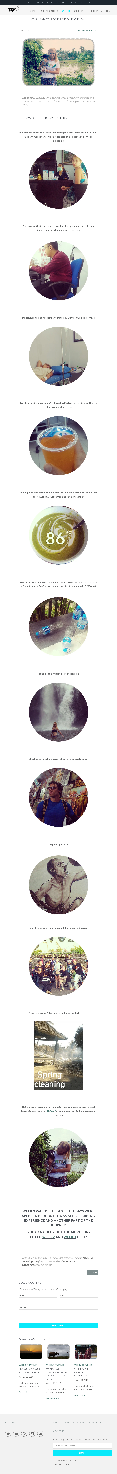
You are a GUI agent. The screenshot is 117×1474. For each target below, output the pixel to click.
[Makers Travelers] (14, 9)
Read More (25, 1392)
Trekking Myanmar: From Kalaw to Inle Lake (57, 1374)
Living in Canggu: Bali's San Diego (31, 1371)
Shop (33, 11)
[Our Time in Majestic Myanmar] (86, 1360)
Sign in (94, 11)
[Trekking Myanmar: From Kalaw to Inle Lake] (58, 1360)
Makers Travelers (68, 1460)
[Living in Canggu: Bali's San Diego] (31, 1360)
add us (67, 1261)
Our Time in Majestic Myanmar (81, 1372)
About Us (79, 11)
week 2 (48, 1237)
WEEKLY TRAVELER (87, 31)
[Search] (101, 11)
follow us (88, 1257)
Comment (24, 1307)
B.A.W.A (51, 1110)
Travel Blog (66, 11)
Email (63, 1295)
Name (22, 1295)
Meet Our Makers (49, 11)
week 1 (70, 1237)
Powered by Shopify (62, 1464)
